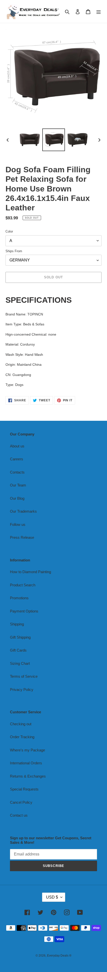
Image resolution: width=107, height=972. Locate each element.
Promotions (19, 598)
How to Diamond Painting (30, 572)
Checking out (20, 724)
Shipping (17, 624)
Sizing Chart (20, 663)
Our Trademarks (23, 511)
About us (17, 446)
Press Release (22, 537)
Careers (16, 459)
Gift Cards (18, 650)
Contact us (19, 815)
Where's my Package (27, 750)
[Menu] (98, 11)
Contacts (17, 472)
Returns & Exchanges (28, 776)
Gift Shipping (20, 637)
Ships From (13, 251)
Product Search (22, 585)
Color (9, 231)
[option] (30, 139)
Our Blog (17, 498)
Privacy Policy (21, 689)
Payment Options (24, 611)
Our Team (18, 485)
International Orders (26, 763)
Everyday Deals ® (59, 955)
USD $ (52, 897)
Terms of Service (24, 676)
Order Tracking (22, 737)
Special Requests (24, 789)
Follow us (17, 524)
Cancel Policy (21, 802)
